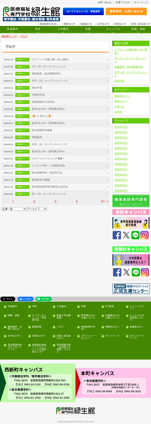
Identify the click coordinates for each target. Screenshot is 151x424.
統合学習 (37, 87)
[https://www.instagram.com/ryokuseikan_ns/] (144, 234)
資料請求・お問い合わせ (126, 11)
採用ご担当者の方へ (64, 337)
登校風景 (37, 137)
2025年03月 (121, 190)
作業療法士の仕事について (112, 316)
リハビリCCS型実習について (137, 317)
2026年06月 (121, 132)
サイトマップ (141, 2)
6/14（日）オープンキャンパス (49, 80)
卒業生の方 (120, 24)
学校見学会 (38, 94)
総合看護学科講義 (42, 130)
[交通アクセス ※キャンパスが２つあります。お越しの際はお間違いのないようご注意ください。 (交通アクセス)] (38, 382)
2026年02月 (121, 148)
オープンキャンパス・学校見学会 (39, 317)
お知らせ (119, 106)
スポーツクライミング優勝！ (48, 158)
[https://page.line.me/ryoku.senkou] (135, 234)
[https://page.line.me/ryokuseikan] (136, 272)
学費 (88, 29)
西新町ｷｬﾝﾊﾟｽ (122, 96)
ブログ (60, 327)
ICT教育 (109, 306)
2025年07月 (121, 169)
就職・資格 (138, 29)
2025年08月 (121, 164)
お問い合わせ (104, 2)
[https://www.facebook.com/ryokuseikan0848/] (117, 234)
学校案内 (12, 29)
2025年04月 (121, 185)
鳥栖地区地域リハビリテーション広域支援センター (39, 348)
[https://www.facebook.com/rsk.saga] (117, 272)
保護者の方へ (137, 327)
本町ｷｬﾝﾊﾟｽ (121, 101)
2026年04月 (121, 142)
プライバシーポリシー (88, 337)
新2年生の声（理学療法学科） (49, 123)
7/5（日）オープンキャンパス (49, 66)
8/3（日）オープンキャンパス (49, 193)
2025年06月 (121, 174)
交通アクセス (123, 2)
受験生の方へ (112, 327)
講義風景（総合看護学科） (47, 73)
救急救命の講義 (41, 179)
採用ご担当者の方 (140, 24)
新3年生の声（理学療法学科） (49, 108)
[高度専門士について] (130, 260)
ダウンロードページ (137, 337)
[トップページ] (31, 14)
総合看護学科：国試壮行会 (47, 172)
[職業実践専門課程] (130, 201)
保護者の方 (86, 24)
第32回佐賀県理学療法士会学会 (50, 186)
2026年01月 (121, 153)
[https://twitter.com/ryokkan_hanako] (126, 234)
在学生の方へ (15, 336)
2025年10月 (121, 158)
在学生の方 (103, 24)
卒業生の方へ (39, 336)
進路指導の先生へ (49, 24)
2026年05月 (121, 137)
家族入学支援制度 (64, 316)
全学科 (118, 111)
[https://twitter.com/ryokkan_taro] (126, 272)
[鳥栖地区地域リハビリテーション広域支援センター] (130, 289)
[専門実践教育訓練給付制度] (130, 223)
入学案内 (62, 29)
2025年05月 (121, 180)
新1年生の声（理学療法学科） (49, 151)
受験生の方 (69, 24)
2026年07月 (121, 127)
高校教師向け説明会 (43, 101)
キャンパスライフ (137, 307)
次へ (104, 201)
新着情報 (36, 327)
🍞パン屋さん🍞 (41, 116)
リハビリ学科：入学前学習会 (48, 165)
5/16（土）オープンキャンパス (49, 144)
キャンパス (113, 29)
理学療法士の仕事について (88, 316)
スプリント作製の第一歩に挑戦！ (51, 59)
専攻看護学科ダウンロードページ (15, 347)
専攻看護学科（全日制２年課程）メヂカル (64, 348)
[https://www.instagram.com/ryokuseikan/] (145, 272)
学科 (38, 29)
